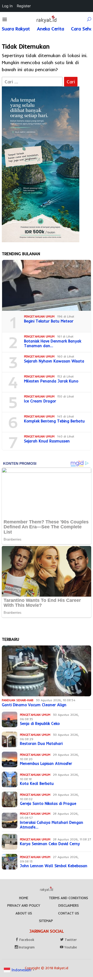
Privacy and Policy (23, 905)
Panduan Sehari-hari (17, 700)
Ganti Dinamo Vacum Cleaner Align (34, 705)
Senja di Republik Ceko (40, 723)
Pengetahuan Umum (39, 316)
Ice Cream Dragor (40, 401)
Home (23, 898)
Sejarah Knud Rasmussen (47, 441)
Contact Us (68, 913)
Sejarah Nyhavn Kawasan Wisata (54, 361)
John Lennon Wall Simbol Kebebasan (53, 866)
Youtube (70, 947)
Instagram (27, 947)
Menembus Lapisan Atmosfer (46, 763)
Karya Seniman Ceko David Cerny (50, 843)
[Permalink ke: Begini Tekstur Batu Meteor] (46, 285)
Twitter (71, 940)
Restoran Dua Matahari (41, 743)
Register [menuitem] (24, 6)
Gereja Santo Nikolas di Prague (48, 803)
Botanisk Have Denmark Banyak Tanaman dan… (52, 343)
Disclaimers (68, 905)
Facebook (26, 940)
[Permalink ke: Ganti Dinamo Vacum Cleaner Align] (46, 670)
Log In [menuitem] (7, 6)
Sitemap (46, 921)
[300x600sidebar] (40, 164)
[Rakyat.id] (46, 19)
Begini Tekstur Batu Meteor (48, 321)
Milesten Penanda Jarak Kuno (51, 381)
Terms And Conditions (68, 898)
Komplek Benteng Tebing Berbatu (54, 421)
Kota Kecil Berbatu (37, 783)
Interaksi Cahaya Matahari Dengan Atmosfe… (51, 825)
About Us (24, 913)
